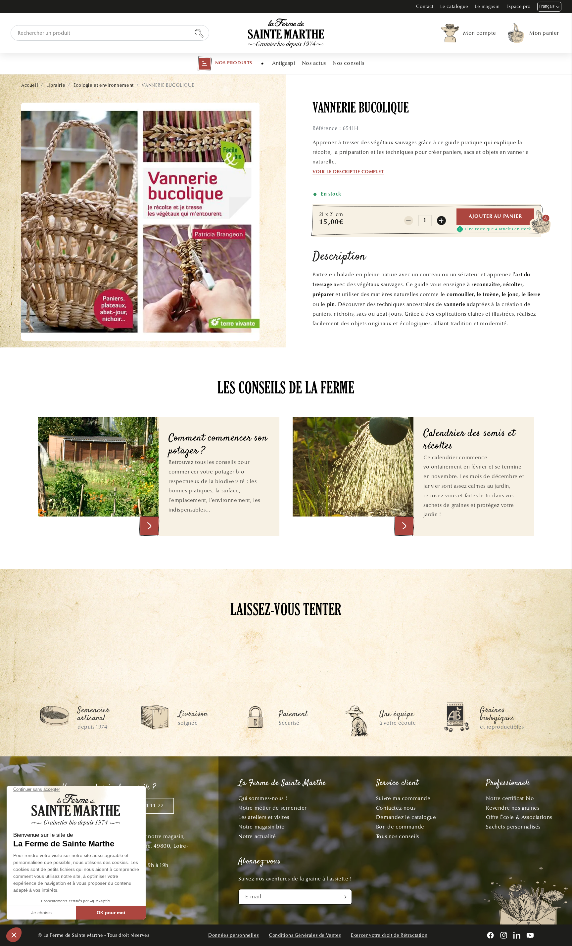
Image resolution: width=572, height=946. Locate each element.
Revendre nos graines (512, 808)
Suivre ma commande (403, 798)
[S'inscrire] (344, 897)
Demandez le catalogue (406, 817)
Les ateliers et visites (263, 817)
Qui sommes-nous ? (262, 798)
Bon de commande (400, 827)
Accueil (29, 85)
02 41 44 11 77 (145, 805)
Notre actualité (257, 836)
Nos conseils (348, 63)
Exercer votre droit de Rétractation (389, 935)
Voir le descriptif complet (348, 172)
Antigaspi (283, 63)
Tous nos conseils (397, 836)
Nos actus (314, 63)
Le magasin (487, 6)
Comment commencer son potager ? (217, 445)
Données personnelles (233, 935)
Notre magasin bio (261, 827)
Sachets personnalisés (513, 827)
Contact (424, 6)
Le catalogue (454, 6)
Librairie (55, 85)
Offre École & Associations (519, 817)
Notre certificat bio (510, 798)
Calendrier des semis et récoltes (469, 440)
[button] (224, 63)
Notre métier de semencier (272, 808)
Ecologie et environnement (103, 85)
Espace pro (518, 6)
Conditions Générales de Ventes (305, 935)
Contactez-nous (395, 808)
